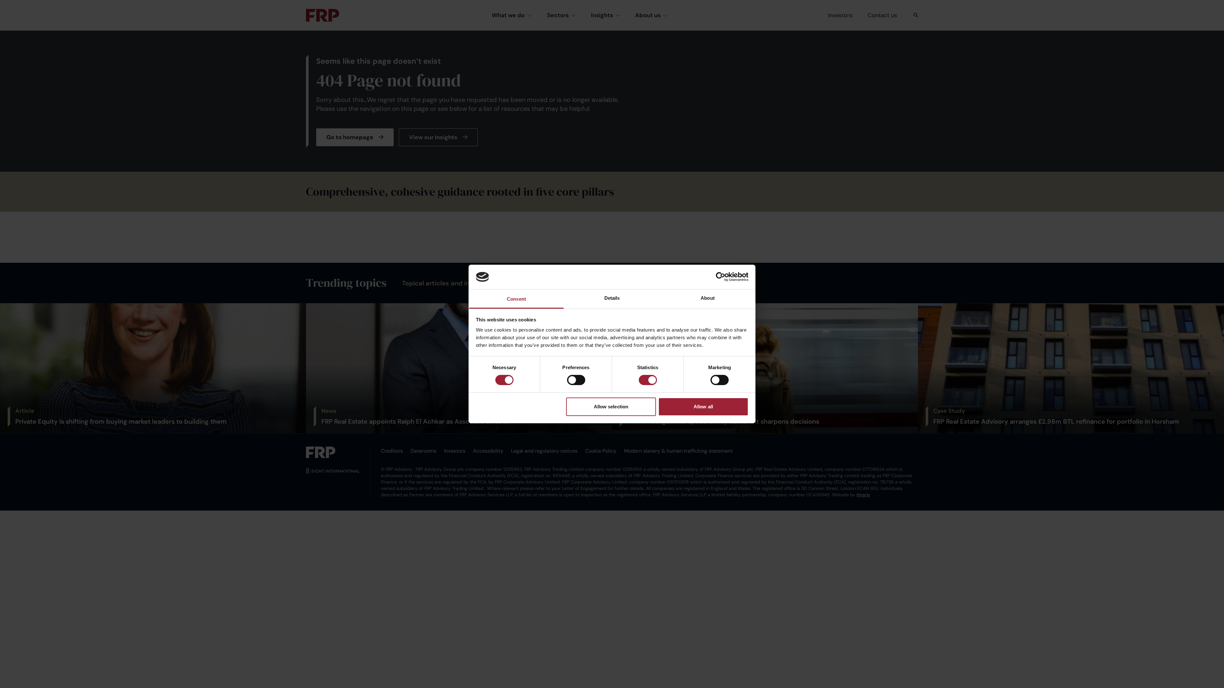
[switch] (576, 380)
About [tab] (708, 298)
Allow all (703, 406)
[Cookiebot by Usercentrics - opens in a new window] (720, 277)
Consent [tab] (516, 299)
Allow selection (611, 406)
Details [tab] (612, 298)
